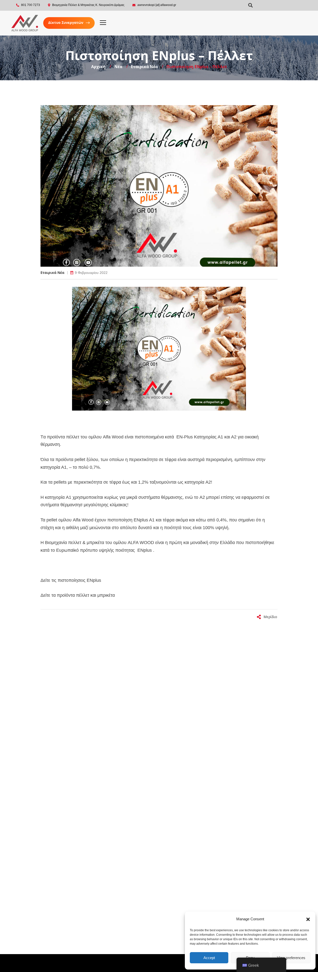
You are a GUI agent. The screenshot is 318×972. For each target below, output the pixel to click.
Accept (209, 958)
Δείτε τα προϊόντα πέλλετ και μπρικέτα (77, 595)
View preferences (291, 958)
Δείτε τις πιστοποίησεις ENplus (70, 580)
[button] (308, 919)
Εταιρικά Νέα (52, 272)
